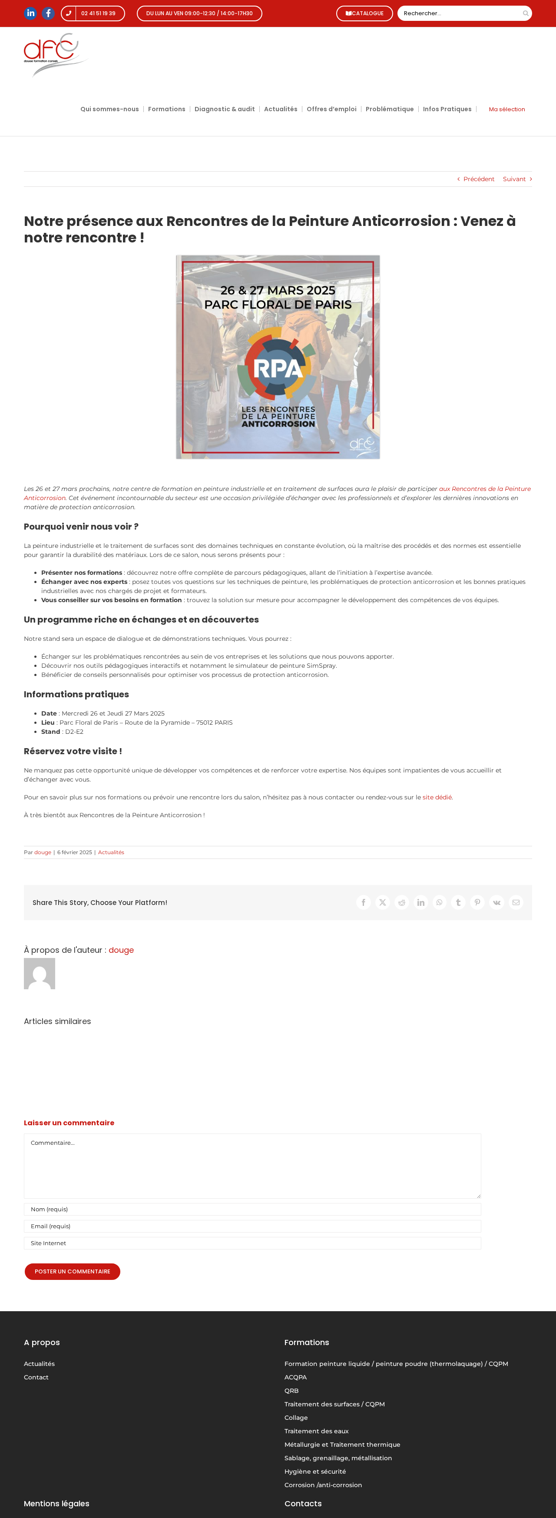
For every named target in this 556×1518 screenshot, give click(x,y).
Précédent (479, 179)
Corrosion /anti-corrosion (323, 1485)
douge (42, 852)
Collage (296, 1418)
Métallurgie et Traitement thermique (342, 1444)
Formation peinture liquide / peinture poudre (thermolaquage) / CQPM (396, 1364)
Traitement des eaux (317, 1431)
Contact (36, 1377)
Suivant (514, 179)
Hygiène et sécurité (315, 1471)
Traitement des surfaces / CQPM (335, 1404)
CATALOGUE (368, 13)
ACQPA (296, 1377)
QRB (292, 1391)
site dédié (437, 797)
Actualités (111, 852)
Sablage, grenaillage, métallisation (338, 1458)
